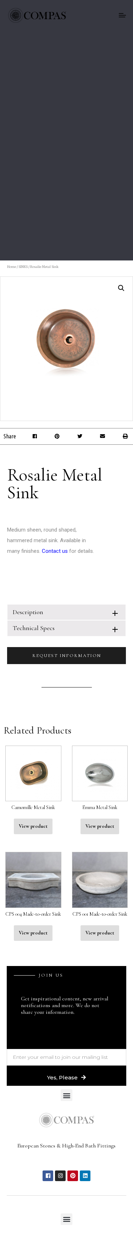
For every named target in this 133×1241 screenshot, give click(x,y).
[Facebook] (48, 1175)
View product (33, 826)
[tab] (66, 612)
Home (11, 267)
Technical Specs (34, 628)
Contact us (55, 551)
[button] (35, 436)
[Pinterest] (72, 1175)
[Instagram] (60, 1175)
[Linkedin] (85, 1175)
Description (28, 612)
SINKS (23, 267)
